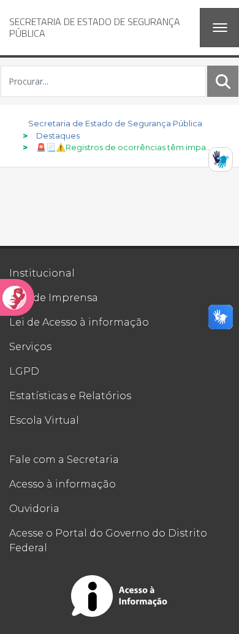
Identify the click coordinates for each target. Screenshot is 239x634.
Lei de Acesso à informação (79, 322)
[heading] (100, 27)
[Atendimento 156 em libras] (220, 159)
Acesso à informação (62, 484)
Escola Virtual (44, 420)
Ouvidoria (34, 508)
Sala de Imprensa (53, 298)
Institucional (42, 273)
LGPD (24, 371)
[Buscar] (223, 81)
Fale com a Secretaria (64, 459)
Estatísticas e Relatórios (70, 396)
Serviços (30, 347)
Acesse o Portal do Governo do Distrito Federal (108, 540)
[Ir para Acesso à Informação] (119, 596)
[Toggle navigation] (219, 27)
